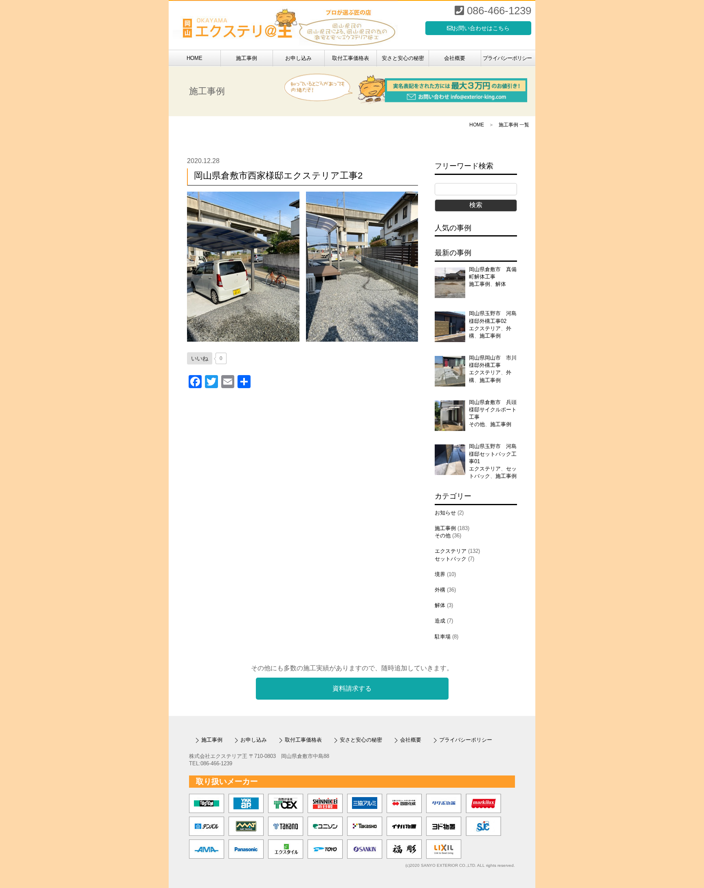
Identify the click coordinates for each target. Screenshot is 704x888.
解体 (500, 284)
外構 (440, 590)
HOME (194, 58)
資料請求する (352, 688)
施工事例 (246, 58)
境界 (440, 574)
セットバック (450, 559)
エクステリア (485, 328)
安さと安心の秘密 (403, 58)
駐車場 (443, 637)
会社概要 (454, 58)
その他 (477, 424)
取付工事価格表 (350, 58)
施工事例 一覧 (514, 125)
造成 (440, 621)
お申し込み (298, 58)
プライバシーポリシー (507, 58)
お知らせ (445, 513)
